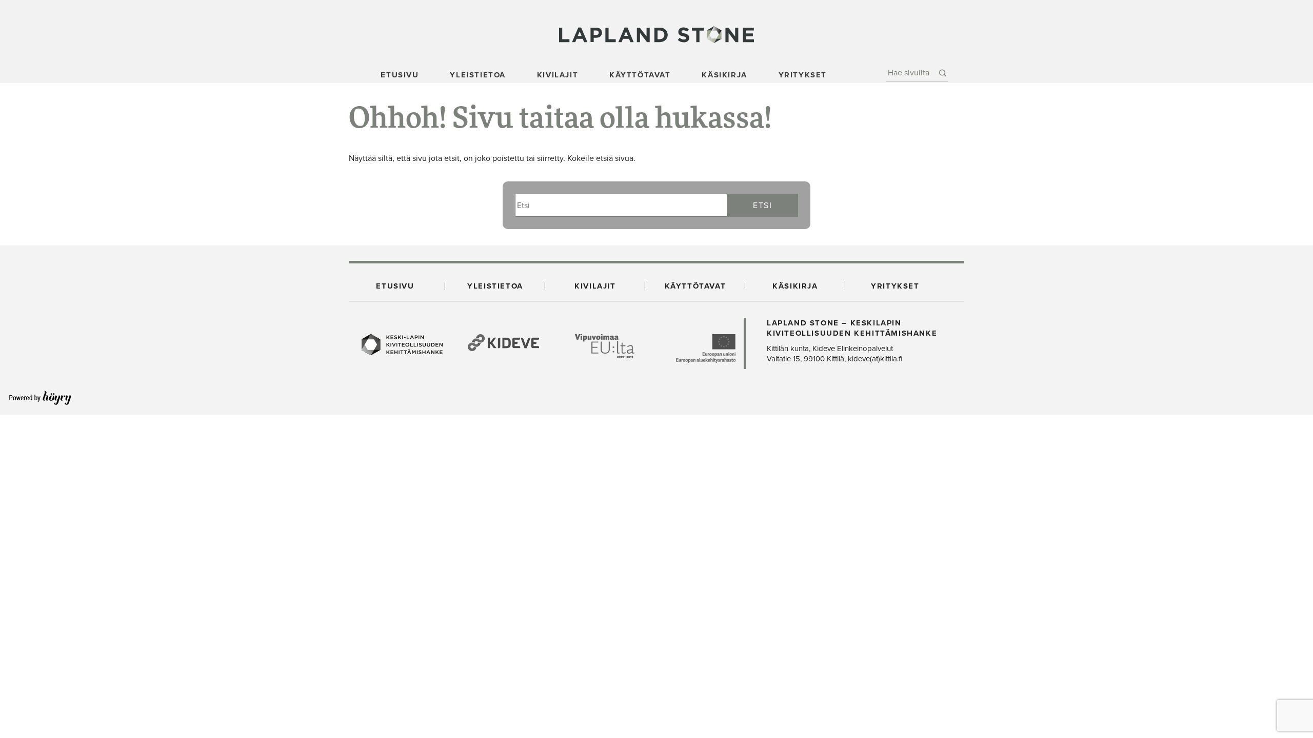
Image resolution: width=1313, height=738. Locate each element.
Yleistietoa (478, 74)
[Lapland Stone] (656, 34)
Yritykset (803, 74)
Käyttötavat (640, 74)
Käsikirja (724, 74)
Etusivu (400, 74)
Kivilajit (557, 74)
